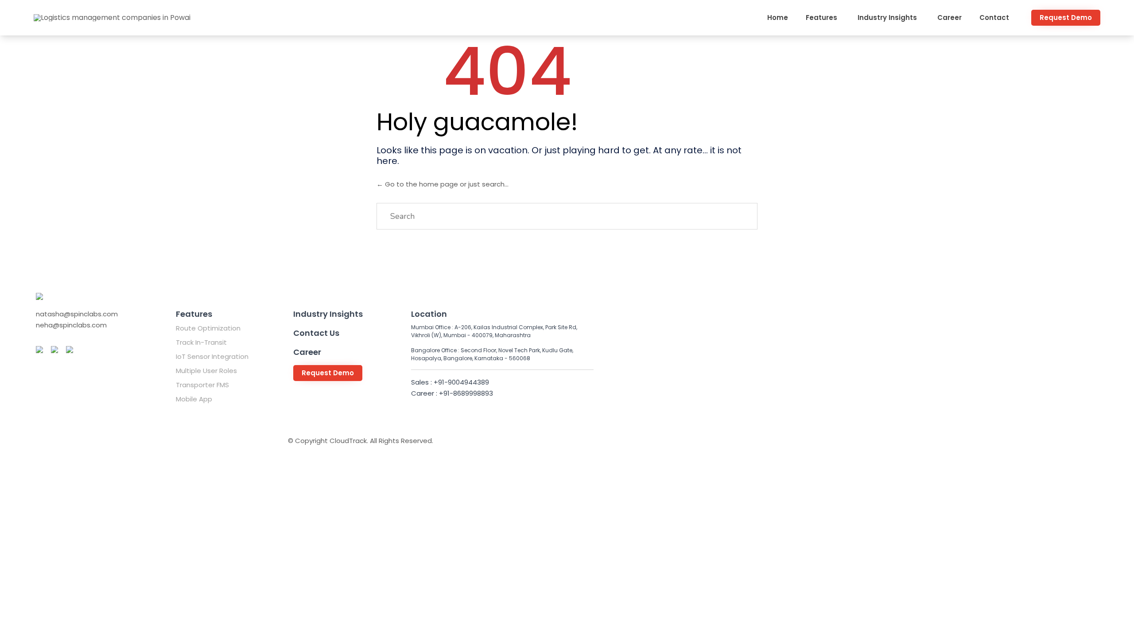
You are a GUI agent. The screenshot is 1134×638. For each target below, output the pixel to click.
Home (777, 17)
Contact (994, 17)
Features (821, 17)
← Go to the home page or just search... (443, 184)
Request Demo (1066, 17)
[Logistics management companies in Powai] (112, 17)
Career (949, 17)
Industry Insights (887, 17)
